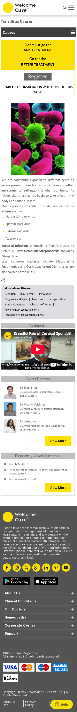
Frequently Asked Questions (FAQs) (25, 315)
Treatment (38, 299)
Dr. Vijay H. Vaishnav (32, 404)
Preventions (46, 294)
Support (12, 633)
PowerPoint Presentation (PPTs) (22, 309)
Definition (10, 294)
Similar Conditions (15, 304)
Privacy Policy (30, 703)
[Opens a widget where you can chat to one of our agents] (61, 705)
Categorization (57, 299)
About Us (13, 593)
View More (58, 441)
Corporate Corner (20, 625)
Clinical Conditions (21, 601)
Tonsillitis (45, 206)
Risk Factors (27, 294)
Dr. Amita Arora (30, 421)
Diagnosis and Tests (16, 299)
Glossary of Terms (40, 304)
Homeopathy (15, 617)
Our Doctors (15, 609)
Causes (9, 32)
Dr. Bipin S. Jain (29, 387)
